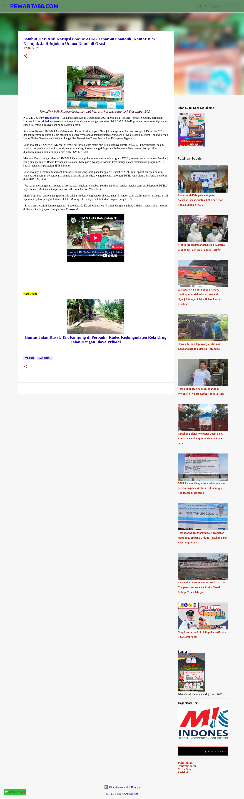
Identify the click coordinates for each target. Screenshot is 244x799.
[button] (25, 56)
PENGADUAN (16, 792)
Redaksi (183, 772)
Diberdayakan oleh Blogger (124, 787)
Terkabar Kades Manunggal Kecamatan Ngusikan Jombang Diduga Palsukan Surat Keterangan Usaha (202, 537)
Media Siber (185, 769)
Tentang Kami (187, 766)
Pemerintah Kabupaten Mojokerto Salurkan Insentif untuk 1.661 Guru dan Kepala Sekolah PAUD (200, 200)
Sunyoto (72, 209)
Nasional (44, 358)
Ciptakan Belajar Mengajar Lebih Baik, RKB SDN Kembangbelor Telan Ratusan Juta (200, 438)
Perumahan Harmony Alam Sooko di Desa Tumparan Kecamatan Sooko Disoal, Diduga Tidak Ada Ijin (202, 587)
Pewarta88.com (48, 117)
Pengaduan (185, 762)
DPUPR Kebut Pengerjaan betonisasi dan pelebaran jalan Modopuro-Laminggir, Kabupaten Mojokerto (201, 488)
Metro (29, 358)
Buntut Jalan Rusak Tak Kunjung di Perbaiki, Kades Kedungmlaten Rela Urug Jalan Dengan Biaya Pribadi (95, 339)
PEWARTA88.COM (34, 6)
